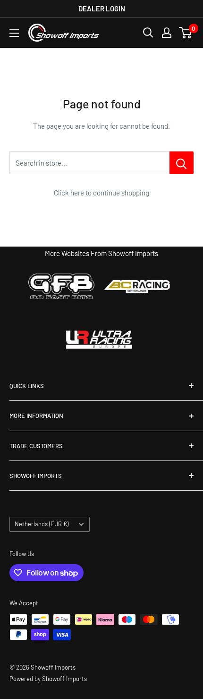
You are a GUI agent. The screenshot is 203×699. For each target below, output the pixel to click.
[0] (186, 32)
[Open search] (148, 32)
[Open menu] (14, 33)
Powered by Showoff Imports (48, 678)
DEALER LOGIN (101, 8)
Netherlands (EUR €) (41, 524)
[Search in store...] (181, 162)
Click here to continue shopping (101, 192)
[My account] (166, 32)
